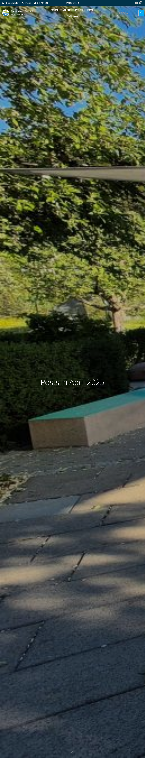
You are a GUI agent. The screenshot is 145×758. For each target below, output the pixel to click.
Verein (66, 10)
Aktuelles (72, 15)
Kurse (90, 10)
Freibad (55, 10)
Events (79, 10)
